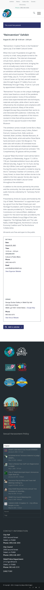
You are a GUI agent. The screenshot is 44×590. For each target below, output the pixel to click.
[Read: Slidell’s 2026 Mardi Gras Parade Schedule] (6, 450)
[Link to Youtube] (36, 587)
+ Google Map (30, 308)
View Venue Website (12, 318)
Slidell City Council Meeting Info (19, 497)
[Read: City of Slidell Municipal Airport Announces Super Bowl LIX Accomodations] (6, 473)
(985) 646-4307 (14, 555)
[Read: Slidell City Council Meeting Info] (6, 498)
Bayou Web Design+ (27, 585)
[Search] (33, 13)
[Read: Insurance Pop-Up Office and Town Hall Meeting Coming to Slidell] (6, 481)
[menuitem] (11, 1)
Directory (22, 5)
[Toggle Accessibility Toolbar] (4, 14)
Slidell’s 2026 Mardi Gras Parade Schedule (22, 450)
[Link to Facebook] (33, 587)
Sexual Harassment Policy (16, 433)
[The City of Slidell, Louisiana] (18, 13)
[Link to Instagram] (39, 587)
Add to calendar (13, 327)
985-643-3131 (14, 567)
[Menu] (38, 13)
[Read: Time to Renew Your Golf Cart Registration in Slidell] (6, 465)
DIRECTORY (7, 571)
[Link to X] (30, 587)
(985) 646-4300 (24, 8)
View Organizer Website (13, 271)
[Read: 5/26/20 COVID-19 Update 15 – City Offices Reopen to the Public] (6, 504)
